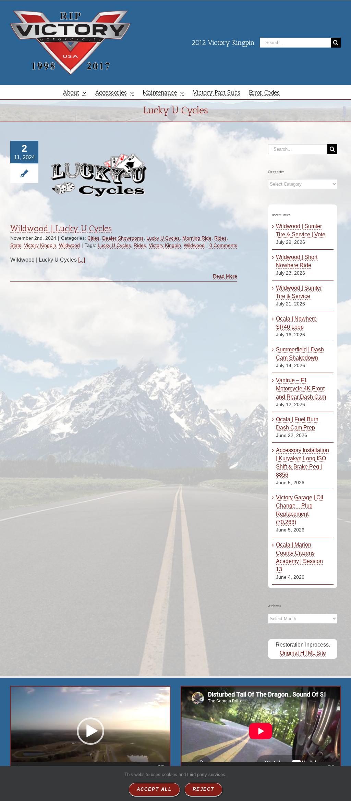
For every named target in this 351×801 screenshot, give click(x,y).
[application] (90, 731)
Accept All (154, 789)
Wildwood (69, 245)
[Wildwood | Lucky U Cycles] (99, 175)
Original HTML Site (303, 653)
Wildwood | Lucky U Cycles (61, 228)
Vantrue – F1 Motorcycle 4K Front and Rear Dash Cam (301, 388)
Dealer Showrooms (123, 238)
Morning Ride (196, 238)
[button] (90, 731)
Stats (15, 245)
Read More (225, 276)
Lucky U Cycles (163, 238)
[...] (81, 260)
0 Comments (223, 245)
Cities (93, 238)
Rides (220, 238)
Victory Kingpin (40, 245)
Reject (203, 789)
